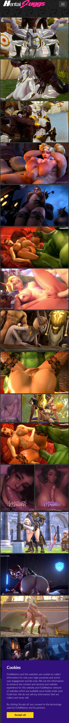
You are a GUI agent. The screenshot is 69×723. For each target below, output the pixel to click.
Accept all (20, 715)
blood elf (34, 303)
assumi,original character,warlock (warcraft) (34, 261)
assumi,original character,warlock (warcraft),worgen (34, 219)
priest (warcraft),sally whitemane (34, 588)
